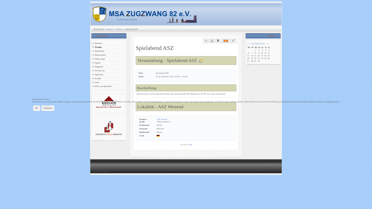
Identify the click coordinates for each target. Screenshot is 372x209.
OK (36, 108)
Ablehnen (47, 108)
